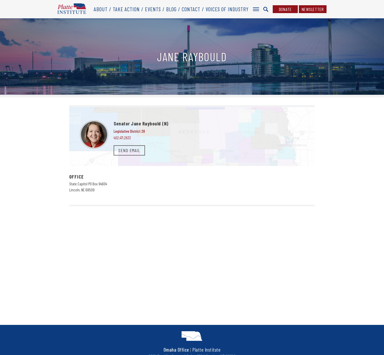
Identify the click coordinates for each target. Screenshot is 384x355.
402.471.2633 (122, 137)
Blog (171, 9)
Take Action (126, 9)
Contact (191, 9)
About (101, 9)
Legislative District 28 (129, 131)
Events (153, 9)
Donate (285, 9)
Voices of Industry (227, 9)
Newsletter (313, 9)
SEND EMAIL (129, 150)
